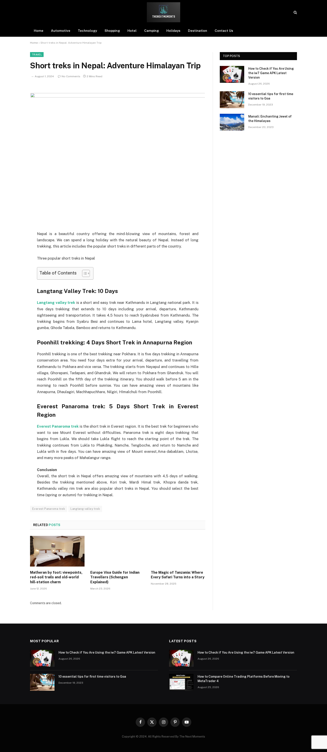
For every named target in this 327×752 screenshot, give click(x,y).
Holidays (173, 31)
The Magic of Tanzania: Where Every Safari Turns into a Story (177, 574)
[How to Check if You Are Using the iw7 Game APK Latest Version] (232, 74)
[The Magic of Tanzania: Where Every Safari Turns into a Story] (178, 551)
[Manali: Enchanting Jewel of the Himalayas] (232, 122)
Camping (151, 31)
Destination (197, 31)
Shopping (112, 31)
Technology (87, 31)
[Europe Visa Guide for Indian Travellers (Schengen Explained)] (117, 551)
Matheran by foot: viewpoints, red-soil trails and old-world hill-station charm (56, 577)
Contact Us (224, 31)
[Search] (295, 12)
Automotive (60, 31)
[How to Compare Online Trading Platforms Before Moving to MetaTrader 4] (181, 682)
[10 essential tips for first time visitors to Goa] (232, 99)
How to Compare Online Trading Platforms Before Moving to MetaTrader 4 (243, 679)
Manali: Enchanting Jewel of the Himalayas (270, 119)
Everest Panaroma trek (58, 426)
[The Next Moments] (163, 12)
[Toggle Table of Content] (84, 273)
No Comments (71, 76)
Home (38, 31)
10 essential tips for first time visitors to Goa (270, 96)
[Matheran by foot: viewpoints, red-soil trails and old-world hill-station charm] (57, 551)
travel (37, 54)
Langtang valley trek (56, 302)
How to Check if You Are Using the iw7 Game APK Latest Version (271, 73)
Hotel (132, 31)
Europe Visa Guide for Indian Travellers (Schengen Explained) (114, 577)
